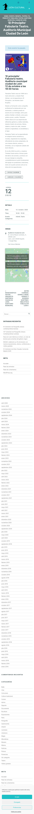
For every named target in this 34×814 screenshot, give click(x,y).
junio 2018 (4, 584)
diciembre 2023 (6, 433)
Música (3, 745)
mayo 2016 (4, 654)
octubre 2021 (5, 495)
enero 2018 (4, 599)
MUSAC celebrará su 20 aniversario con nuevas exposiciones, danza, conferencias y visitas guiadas (17, 344)
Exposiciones (5, 714)
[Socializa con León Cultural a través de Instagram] (17, 1)
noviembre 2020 (6, 522)
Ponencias (4, 754)
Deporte (3, 705)
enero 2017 (4, 630)
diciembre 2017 (6, 602)
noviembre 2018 (6, 571)
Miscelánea (4, 739)
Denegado (17, 802)
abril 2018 (4, 590)
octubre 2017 (5, 605)
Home (6, 16)
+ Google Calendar (12, 172)
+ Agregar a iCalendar (14, 177)
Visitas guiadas (6, 763)
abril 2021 (4, 510)
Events (11, 16)
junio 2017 (4, 617)
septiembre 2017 (6, 608)
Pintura (3, 751)
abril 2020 (4, 538)
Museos (3, 742)
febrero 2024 (5, 427)
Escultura (4, 711)
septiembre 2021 (6, 498)
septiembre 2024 (6, 415)
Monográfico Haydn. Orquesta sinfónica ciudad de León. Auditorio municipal (10, 298)
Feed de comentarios (9, 369)
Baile (2, 687)
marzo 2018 (5, 593)
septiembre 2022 (6, 467)
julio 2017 (4, 614)
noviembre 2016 (6, 636)
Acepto (17, 797)
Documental (5, 708)
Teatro (24, 16)
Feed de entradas (8, 366)
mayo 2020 (4, 535)
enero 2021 (4, 516)
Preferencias (17, 807)
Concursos (4, 693)
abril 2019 (4, 556)
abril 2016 (4, 657)
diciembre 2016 (6, 633)
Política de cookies (16, 811)
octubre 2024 (5, 412)
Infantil (18, 16)
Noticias (3, 748)
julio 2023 (4, 446)
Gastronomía (5, 724)
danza (3, 702)
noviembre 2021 (6, 492)
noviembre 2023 (6, 437)
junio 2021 (4, 504)
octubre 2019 (5, 541)
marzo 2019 (5, 559)
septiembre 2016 (6, 642)
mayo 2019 (4, 553)
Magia (3, 736)
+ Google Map (12, 241)
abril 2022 (4, 476)
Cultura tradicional (7, 696)
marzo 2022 (5, 479)
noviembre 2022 (6, 461)
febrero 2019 (5, 562)
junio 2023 (4, 449)
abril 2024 (4, 421)
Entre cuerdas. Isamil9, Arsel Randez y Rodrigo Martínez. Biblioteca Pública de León (23, 298)
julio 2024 (4, 418)
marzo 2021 (5, 513)
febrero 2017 (5, 627)
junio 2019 (4, 550)
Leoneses (4, 730)
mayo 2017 (4, 620)
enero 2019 (4, 565)
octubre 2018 (5, 574)
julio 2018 (4, 581)
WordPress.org (7, 372)
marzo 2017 (5, 623)
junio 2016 (4, 651)
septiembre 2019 (6, 544)
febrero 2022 (5, 483)
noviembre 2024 (6, 409)
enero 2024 (4, 430)
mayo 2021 (4, 507)
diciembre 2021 (6, 489)
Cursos (3, 699)
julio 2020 (4, 532)
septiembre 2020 (6, 528)
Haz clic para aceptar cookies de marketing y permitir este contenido (17, 257)
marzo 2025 (5, 406)
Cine (2, 690)
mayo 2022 (4, 473)
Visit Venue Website (14, 244)
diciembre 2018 (6, 568)
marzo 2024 (5, 424)
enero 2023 (4, 458)
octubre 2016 (5, 639)
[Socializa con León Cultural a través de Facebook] (28, 1)
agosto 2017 (5, 611)
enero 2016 (4, 666)
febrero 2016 (5, 663)
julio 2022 (4, 470)
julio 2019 (4, 547)
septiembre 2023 (6, 443)
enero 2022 (4, 486)
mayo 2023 (4, 452)
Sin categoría (5, 757)
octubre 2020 (5, 525)
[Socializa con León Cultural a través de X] (23, 1)
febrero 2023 (5, 455)
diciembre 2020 (6, 519)
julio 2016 (4, 648)
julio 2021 (4, 501)
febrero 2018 (5, 596)
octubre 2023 (5, 440)
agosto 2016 (5, 645)
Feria (2, 717)
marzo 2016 (5, 660)
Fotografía (4, 720)
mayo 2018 (4, 587)
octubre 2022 (5, 464)
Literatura (4, 733)
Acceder (5, 363)
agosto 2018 (5, 578)
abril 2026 (4, 403)
